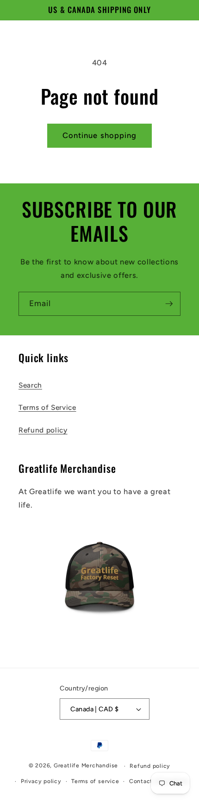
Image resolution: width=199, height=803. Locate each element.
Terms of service (95, 781)
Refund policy (43, 430)
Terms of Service (47, 407)
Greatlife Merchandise (86, 766)
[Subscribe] (169, 304)
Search (30, 385)
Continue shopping (99, 135)
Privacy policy (41, 781)
